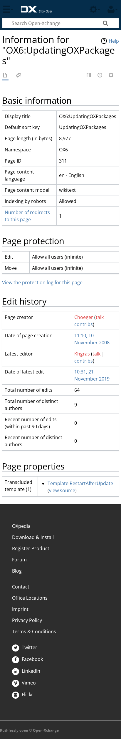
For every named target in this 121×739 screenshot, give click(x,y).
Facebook (32, 659)
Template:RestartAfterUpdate (80, 483)
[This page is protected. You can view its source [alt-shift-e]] (89, 75)
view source (62, 490)
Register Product (30, 548)
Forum (19, 559)
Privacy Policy (27, 620)
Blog (17, 571)
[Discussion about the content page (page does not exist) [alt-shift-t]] (19, 75)
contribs (83, 324)
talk (100, 317)
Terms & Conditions (34, 631)
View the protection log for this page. (43, 282)
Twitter (29, 647)
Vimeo (28, 683)
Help (114, 41)
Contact (20, 586)
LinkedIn (30, 671)
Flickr (27, 694)
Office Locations (30, 598)
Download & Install (33, 537)
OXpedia (21, 526)
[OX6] (5, 75)
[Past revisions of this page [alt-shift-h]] (100, 75)
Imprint (20, 609)
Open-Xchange (34, 7)
